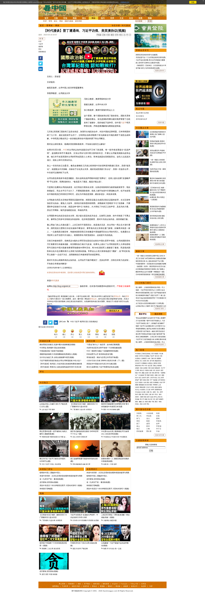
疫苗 (144, 361)
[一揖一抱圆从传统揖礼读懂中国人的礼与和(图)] (142, 160)
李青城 (158, 426)
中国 (111, 464)
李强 (73, 464)
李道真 (149, 416)
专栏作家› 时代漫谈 (121, 25)
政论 (55, 21)
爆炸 (53, 409)
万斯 (149, 368)
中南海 (147, 370)
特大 (120, 35)
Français (124, 584)
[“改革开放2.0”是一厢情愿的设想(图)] (142, 169)
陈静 (148, 421)
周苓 (138, 421)
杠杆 (136, 377)
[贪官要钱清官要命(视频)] (54, 554)
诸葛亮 (161, 399)
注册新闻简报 (142, 440)
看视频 (102, 586)
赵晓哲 (66, 437)
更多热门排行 (159, 308)
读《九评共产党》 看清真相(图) (51, 479)
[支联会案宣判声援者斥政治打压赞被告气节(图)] (142, 150)
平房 (49, 409)
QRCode (62, 321)
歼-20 (109, 548)
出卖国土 (138, 358)
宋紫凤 (139, 413)
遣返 (139, 394)
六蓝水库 (82, 409)
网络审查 (142, 387)
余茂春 (96, 520)
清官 (46, 574)
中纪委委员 (123, 437)
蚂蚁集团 (79, 464)
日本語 (143, 584)
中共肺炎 (138, 353)
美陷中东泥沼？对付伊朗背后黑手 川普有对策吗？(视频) (61, 485)
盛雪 (148, 423)
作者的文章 (45, 341)
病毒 (136, 356)
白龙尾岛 (142, 389)
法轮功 (137, 387)
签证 (143, 394)
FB (145, 375)
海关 (136, 394)
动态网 (143, 586)
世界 (112, 18)
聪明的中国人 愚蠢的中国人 (50, 473)
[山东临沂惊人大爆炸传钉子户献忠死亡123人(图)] (54, 387)
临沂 (46, 409)
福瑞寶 (125, 586)
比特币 (144, 377)
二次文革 (50, 548)
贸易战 (147, 356)
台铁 (148, 358)
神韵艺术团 (76, 586)
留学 (161, 392)
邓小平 (142, 399)
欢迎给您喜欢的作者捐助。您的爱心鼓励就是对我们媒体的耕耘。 (72, 272)
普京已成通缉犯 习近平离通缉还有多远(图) (102, 367)
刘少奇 (150, 399)
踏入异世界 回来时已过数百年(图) (148, 63)
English (115, 584)
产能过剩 (84, 548)
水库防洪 (89, 409)
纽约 (103, 18)
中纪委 (113, 437)
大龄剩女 (106, 520)
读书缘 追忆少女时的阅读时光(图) (148, 68)
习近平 (40, 44)
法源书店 (86, 586)
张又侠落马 (140, 116)
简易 (158, 413)
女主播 (143, 392)
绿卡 (153, 394)
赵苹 (158, 423)
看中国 (56, 9)
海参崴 (155, 380)
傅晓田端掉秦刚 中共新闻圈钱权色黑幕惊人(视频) (58, 354)
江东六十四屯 (150, 387)
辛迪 (158, 431)
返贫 (74, 548)
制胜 (105, 548)
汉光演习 (138, 363)
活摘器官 (144, 358)
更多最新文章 (159, 277)
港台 (84, 18)
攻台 (112, 548)
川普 (152, 353)
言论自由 (138, 392)
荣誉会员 (117, 296)
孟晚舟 (137, 368)
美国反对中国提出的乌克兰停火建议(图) (101, 364)
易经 (136, 401)
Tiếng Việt (134, 584)
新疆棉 (159, 358)
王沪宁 (163, 368)
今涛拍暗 (149, 413)
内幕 (150, 370)
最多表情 (158, 314)
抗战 (151, 397)
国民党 (155, 363)
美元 (139, 377)
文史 (122, 18)
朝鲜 (148, 375)
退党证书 (134, 586)
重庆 (104, 409)
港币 (162, 377)
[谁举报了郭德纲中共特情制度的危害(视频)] (54, 526)
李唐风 (158, 421)
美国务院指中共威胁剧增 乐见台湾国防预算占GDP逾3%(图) (158, 209)
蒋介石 (160, 397)
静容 (148, 426)
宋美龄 (137, 399)
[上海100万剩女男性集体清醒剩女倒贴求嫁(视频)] (115, 497)
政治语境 (57, 548)
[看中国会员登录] (151, 28)
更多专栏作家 (159, 435)
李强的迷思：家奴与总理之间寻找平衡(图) (102, 357)
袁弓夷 (152, 361)
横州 (77, 409)
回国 (146, 394)
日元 (159, 377)
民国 (145, 397)
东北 (73, 437)
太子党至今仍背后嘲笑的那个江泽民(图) (150, 303)
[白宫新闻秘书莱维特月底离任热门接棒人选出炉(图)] (142, 132)
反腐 (146, 373)
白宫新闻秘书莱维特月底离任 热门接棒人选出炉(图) (158, 134)
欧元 (155, 377)
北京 (136, 382)
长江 (141, 361)
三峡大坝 (153, 358)
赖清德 (159, 365)
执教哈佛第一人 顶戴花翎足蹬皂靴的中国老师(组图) (158, 237)
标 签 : (41, 38)
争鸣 (50, 21)
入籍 (149, 394)
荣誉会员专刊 (142, 50)
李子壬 (158, 429)
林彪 (146, 399)
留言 (112, 35)
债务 (163, 375)
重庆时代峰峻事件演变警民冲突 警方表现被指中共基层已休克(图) (158, 180)
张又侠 (157, 356)
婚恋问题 (113, 520)
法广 (136, 375)
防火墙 (147, 385)
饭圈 (118, 409)
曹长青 (149, 431)
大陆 (56, 18)
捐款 (79, 584)
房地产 (137, 380)
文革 (144, 404)
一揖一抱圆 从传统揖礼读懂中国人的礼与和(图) (158, 162)
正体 (103, 35)
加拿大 (152, 375)
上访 (159, 385)
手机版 (99, 35)
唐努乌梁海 (158, 387)
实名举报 (58, 464)
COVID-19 (76, 520)
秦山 (138, 426)
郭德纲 (44, 548)
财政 (144, 380)
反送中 (158, 370)
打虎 (149, 373)
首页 (46, 18)
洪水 (147, 361)
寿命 (141, 404)
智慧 (146, 401)
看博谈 (49, 25)
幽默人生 (141, 401)
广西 (73, 409)
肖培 (117, 437)
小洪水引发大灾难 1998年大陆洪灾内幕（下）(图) (105, 360)
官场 (65, 18)
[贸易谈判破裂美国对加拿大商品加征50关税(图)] (142, 141)
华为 (139, 373)
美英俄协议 (42, 52)
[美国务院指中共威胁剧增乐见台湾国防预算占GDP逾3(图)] (142, 206)
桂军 (148, 397)
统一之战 (118, 548)
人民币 (152, 377)
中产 (151, 380)
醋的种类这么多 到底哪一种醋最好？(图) (150, 272)
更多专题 (161, 122)
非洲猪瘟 (156, 382)
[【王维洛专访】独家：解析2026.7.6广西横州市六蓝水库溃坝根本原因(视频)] (85, 387)
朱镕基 (55, 574)
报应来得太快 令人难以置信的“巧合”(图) (150, 261)
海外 (160, 394)
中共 (39, 41)
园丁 (138, 423)
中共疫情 (90, 520)
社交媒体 (141, 375)
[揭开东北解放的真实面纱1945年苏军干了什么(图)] (85, 414)
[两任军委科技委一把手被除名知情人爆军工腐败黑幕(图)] (54, 414)
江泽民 (137, 370)
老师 (115, 464)
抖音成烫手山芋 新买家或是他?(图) (99, 354)
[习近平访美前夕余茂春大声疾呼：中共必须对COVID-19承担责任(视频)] (85, 497)
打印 (116, 35)
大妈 (144, 382)
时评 (45, 21)
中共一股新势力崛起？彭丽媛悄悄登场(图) (102, 351)
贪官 (43, 574)
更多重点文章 (159, 244)
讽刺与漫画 (69, 21)
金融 (83, 464)
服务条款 (96, 584)
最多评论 (143, 314)
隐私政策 (106, 584)
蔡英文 (163, 380)
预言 (156, 401)
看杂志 (94, 586)
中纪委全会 (107, 437)
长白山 (137, 389)
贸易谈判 (157, 368)
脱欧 (156, 375)
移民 (154, 392)
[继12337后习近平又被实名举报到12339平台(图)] (54, 441)
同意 (192, 2)
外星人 (137, 404)
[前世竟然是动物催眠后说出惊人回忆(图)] (142, 216)
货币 (147, 377)
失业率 (78, 548)
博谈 (93, 18)
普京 (39, 49)
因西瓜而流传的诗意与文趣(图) (147, 55)
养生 (147, 404)
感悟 (149, 401)
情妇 (136, 373)
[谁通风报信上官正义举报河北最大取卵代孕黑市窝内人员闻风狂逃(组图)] (142, 225)
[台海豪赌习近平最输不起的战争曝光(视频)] (115, 526)
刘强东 (140, 382)
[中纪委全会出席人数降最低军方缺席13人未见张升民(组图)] (115, 414)
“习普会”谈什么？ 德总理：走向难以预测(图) (103, 344)
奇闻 (140, 18)
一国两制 (162, 373)
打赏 (108, 35)
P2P (164, 382)
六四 (160, 356)
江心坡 (148, 389)
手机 (153, 401)
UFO (142, 365)
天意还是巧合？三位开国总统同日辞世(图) (151, 57)
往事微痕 (144, 363)
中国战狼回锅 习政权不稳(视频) (51, 351)
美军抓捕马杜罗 (141, 119)
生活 (131, 18)
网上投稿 (62, 584)
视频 (150, 18)
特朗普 (156, 353)
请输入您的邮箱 (151, 444)
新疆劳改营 (158, 389)
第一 (108, 464)
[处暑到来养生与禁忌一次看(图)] (142, 197)
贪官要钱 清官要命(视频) (49, 482)
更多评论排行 (159, 344)
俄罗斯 (40, 46)
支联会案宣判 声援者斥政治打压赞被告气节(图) (158, 153)
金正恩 (150, 365)
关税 (141, 368)
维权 (150, 385)
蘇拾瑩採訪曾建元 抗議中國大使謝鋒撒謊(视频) (57, 344)
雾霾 (136, 385)
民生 (156, 394)
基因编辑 (141, 385)
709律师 (155, 385)
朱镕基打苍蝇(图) (46, 489)
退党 (159, 363)
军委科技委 (45, 437)
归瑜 (158, 416)
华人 (151, 392)
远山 (148, 418)
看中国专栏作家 (143, 409)
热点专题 (140, 109)
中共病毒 (83, 520)
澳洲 (141, 397)
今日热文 (44, 383)
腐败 (143, 373)
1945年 (78, 437)
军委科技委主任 (55, 437)
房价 (147, 382)
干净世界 (65, 586)
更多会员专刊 (159, 70)
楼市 (141, 380)
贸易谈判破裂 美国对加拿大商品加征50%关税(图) (158, 143)
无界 (151, 586)
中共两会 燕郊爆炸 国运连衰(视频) (52, 348)
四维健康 (139, 431)
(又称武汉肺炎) (145, 353)
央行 (159, 375)
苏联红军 (84, 437)
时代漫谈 (55, 280)
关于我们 (87, 584)
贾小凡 (139, 416)
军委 (61, 437)
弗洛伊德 (138, 365)
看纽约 (110, 586)
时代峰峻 (113, 409)
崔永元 (142, 370)
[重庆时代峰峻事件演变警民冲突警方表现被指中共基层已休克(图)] (115, 387)
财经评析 (78, 21)
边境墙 (145, 368)
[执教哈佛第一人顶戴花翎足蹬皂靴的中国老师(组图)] (115, 441)
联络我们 (71, 584)
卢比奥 (161, 353)
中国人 (52, 464)
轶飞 (138, 418)
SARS (152, 389)
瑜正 (138, 429)
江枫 (148, 429)
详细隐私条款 (124, 2)
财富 (147, 380)
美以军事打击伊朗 (142, 113)
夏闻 (158, 418)
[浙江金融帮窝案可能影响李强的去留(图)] (85, 441)
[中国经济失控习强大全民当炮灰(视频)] (85, 526)
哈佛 (104, 464)
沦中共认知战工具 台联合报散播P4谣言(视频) (57, 357)
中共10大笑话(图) (142, 301)
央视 (147, 392)
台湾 (159, 380)
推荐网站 (55, 586)
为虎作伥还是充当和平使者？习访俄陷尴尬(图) (104, 348)
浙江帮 (88, 464)
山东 (43, 409)
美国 (75, 18)
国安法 (137, 361)
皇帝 (157, 399)
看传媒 (118, 586)
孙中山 (156, 397)
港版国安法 (157, 361)
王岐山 (155, 365)
